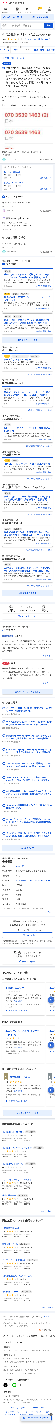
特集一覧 (28, 12)
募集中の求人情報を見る (18, 1010)
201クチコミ (32, 39)
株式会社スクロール (12, 523)
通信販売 (20, 866)
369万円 (27, 1268)
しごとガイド (8, 1373)
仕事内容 (19, 636)
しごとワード (21, 1373)
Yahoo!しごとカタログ (15, 1336)
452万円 (27, 1300)
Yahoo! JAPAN (38, 1408)
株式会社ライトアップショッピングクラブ (23, 487)
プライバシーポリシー (14, 1412)
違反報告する (48, 159)
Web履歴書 (36, 1350)
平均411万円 (45, 39)
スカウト (38, 12)
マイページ (49, 12)
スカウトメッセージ (11, 1350)
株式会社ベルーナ (11, 350)
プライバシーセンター (34, 1412)
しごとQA (17, 12)
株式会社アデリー (11, 454)
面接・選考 (39, 49)
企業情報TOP (32, 1336)
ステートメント (11, 1414)
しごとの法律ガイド (30, 1370)
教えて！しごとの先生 (11, 1370)
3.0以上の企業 (23, 42)
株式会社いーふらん (20, 1077)
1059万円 (27, 1172)
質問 (27, 50)
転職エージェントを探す (35, 1362)
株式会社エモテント (12, 419)
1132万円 (27, 1156)
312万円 (27, 1252)
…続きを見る (17, 1001)
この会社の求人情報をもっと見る (38, 374)
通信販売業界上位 (8, 42)
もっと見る (46, 912)
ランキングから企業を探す (13, 1362)
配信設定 (46, 1350)
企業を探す (5, 12)
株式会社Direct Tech (12, 383)
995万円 (27, 1188)
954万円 (27, 1204)
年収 (17, 49)
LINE (19, 1385)
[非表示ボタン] (51, 1414)
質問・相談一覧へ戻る (15, 58)
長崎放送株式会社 (15, 988)
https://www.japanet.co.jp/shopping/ (31, 880)
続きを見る (45, 656)
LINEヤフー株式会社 (11, 1396)
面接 (13, 663)
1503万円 (27, 1140)
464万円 (27, 1284)
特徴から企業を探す (21, 1358)
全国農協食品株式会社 (13, 559)
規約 (47, 1412)
